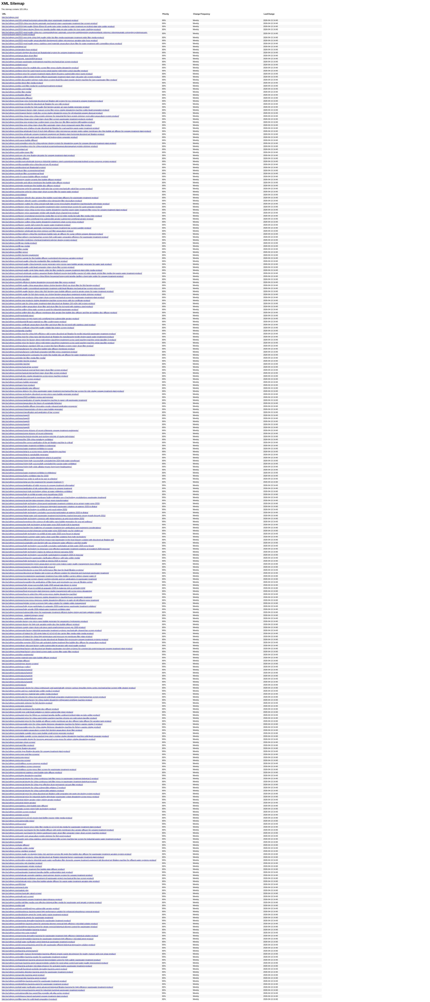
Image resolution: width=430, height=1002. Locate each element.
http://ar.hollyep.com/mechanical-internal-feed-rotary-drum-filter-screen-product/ (34, 373)
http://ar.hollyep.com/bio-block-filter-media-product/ (22, 83)
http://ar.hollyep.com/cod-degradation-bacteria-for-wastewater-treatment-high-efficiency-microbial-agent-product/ (47, 939)
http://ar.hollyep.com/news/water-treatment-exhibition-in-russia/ (27, 449)
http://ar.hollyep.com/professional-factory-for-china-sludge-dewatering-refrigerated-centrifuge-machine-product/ (47, 700)
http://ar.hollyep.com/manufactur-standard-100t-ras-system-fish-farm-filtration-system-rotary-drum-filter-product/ (47, 346)
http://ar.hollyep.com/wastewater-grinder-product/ (22, 866)
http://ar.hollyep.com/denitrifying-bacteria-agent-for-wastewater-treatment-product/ (35, 984)
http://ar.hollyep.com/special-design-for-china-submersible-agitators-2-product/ (34, 788)
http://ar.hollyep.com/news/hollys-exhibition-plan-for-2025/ (25, 476)
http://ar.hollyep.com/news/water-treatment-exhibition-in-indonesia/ (29, 445)
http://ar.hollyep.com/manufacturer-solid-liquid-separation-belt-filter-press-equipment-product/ (39, 352)
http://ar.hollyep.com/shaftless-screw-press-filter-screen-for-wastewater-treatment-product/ (39, 769)
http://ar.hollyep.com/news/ (13, 470)
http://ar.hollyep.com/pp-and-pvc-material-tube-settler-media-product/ (30, 694)
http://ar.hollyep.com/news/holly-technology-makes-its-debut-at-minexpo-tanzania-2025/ (37, 552)
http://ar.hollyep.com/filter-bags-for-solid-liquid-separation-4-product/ (29, 999)
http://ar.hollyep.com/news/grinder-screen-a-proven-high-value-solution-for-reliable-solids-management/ (44, 603)
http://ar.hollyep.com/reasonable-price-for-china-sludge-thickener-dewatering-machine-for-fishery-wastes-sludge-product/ (51, 727)
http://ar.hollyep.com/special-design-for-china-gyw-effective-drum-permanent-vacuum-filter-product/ (42, 785)
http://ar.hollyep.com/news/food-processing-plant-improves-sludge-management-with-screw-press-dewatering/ (47, 591)
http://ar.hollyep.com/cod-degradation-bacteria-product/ (24, 930)
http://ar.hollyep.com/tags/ (12, 842)
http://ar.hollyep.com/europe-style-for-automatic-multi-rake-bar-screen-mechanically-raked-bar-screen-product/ (47, 189)
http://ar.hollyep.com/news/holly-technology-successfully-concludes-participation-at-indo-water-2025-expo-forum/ (48, 546)
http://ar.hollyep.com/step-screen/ (15, 815)
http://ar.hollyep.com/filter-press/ (15, 252)
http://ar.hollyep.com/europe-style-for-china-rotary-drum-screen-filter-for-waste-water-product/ (40, 192)
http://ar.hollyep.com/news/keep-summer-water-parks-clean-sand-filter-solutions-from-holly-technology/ (44, 537)
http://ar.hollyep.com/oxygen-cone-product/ (19, 933)
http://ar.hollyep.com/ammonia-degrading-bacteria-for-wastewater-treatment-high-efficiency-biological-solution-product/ (50, 936)
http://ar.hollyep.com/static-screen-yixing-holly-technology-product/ (29, 809)
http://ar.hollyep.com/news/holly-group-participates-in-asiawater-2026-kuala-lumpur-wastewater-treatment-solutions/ (49, 606)
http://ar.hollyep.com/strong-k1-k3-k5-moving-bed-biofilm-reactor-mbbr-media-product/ (37, 818)
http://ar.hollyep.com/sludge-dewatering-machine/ (22, 775)
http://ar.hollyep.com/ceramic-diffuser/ (17, 98)
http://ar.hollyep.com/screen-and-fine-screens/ (20, 754)
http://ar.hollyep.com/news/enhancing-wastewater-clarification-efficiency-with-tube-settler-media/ (41, 558)
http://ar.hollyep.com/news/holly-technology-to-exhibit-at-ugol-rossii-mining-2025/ (34, 509)
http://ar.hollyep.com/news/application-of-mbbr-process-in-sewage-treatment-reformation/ (38, 485)
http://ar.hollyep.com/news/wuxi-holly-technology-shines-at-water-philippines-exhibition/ (37, 491)
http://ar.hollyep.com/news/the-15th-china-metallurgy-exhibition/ (27, 439)
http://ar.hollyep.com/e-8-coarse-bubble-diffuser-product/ (25, 176)
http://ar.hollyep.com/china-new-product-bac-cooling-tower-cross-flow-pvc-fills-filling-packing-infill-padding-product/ (48, 122)
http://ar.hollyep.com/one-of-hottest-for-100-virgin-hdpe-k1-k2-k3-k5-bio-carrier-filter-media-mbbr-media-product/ (48, 633)
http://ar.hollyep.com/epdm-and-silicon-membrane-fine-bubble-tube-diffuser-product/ (36, 183)
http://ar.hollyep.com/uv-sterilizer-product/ (19, 851)
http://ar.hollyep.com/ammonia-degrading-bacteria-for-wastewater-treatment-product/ (36, 921)
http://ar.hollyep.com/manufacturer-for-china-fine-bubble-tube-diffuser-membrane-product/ (38, 349)
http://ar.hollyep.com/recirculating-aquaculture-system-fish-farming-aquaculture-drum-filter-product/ (42, 730)
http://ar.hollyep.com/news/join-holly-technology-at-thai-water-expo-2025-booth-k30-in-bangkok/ (41, 525)
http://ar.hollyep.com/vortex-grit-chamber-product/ (22, 863)
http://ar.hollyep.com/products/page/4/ (17, 676)
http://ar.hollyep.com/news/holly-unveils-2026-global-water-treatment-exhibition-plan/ (36, 609)
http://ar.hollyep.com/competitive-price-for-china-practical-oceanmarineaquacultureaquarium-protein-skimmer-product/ (50, 146)
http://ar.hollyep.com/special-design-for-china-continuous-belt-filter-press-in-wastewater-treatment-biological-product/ (49, 782)
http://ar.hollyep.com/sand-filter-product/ (18, 745)
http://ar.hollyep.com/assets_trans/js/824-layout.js (22, 59)
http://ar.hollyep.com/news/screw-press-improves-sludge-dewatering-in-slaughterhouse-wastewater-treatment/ (47, 597)
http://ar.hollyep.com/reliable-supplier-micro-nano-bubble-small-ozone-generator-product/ (38, 733)
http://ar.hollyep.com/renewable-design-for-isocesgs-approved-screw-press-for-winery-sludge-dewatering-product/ (48, 739)
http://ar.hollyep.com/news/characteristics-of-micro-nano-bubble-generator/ (32, 409)
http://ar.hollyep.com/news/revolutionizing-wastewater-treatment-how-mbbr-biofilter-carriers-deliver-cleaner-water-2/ (49, 576)
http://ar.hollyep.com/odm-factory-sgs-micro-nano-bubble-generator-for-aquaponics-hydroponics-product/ (45, 621)
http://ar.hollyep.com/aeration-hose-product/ (19, 50)
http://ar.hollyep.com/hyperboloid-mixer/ (18, 316)
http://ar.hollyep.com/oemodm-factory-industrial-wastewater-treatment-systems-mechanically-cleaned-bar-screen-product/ (52, 630)
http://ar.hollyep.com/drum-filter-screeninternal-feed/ (23, 173)
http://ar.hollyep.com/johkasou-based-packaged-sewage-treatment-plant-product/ (35, 996)
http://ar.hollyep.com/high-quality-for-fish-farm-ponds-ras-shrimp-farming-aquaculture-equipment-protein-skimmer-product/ (51, 294)
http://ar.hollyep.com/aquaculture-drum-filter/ (20, 56)
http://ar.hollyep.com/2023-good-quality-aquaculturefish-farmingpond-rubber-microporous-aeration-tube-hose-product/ (50, 40)
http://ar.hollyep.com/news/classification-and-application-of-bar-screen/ (30, 412)
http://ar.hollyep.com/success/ (14, 824)
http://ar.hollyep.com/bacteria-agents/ (17, 948)
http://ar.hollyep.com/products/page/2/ (17, 670)
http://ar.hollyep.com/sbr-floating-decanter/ (19, 748)
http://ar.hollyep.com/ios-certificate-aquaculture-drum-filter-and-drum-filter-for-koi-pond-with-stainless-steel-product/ (49, 325)
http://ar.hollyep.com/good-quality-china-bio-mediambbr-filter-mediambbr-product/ (35, 261)
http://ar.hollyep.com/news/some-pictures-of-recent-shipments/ (27, 433)
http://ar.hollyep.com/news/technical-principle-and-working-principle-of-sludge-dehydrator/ (38, 436)
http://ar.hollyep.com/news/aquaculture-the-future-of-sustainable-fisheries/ (32, 403)
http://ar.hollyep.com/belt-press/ (14, 65)
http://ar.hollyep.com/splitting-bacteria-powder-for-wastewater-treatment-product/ (34, 957)
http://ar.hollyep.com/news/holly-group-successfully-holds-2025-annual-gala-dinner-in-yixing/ (39, 585)
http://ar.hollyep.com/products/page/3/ (17, 673)
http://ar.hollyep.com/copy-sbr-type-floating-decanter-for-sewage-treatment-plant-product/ (38, 155)
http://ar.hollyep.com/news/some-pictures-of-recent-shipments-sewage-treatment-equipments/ (40, 430)
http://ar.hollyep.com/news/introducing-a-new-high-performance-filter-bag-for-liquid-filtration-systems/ (43, 570)
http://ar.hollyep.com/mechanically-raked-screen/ (21, 893)
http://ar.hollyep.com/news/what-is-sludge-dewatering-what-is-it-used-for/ (31, 458)
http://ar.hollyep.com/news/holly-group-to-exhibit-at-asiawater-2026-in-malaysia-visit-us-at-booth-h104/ (43, 588)
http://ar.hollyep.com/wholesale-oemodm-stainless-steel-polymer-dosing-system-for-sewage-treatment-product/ (47, 875)
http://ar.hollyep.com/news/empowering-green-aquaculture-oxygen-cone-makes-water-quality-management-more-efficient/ (51, 564)
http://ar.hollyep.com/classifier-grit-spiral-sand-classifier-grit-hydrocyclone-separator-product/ (40, 137)
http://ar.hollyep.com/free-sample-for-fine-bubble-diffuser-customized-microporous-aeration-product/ (42, 258)
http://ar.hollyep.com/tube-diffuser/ (15, 845)
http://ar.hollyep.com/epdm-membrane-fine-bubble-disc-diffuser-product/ (31, 186)
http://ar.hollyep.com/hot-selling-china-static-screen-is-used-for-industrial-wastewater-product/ (40, 309)
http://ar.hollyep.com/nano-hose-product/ (18, 385)
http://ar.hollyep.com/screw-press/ (16, 757)
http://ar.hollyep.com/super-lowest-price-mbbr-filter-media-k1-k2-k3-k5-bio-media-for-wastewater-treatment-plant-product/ (51, 827)
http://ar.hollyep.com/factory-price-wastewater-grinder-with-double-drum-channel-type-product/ (40, 213)
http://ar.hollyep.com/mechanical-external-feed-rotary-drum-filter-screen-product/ (35, 370)
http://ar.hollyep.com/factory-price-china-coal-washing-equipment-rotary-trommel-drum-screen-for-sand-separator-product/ (52, 207)
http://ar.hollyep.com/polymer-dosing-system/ (20, 664)
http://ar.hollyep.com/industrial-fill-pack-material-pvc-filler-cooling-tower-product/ (34, 322)
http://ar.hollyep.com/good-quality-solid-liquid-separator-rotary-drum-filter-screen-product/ (38, 267)
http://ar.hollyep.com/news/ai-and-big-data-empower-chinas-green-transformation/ (35, 500)
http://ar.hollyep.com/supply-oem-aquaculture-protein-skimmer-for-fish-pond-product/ (36, 836)
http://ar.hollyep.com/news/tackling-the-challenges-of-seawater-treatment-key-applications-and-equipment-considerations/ (51, 528)
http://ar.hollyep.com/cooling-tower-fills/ (17, 152)
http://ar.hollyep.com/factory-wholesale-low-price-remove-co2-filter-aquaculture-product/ (37, 231)
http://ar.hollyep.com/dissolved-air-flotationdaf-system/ (24, 167)
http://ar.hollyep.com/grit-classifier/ (16, 279)
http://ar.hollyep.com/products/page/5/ (17, 679)
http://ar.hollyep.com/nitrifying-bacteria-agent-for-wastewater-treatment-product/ (34, 981)
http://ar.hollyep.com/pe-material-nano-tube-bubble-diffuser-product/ (29, 658)
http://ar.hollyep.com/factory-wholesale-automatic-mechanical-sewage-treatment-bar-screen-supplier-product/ (46, 228)
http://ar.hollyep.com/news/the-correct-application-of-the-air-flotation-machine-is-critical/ (37, 442)
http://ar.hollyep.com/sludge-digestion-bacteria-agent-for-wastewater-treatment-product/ (37, 972)
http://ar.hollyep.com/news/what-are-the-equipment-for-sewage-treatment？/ (33, 482)
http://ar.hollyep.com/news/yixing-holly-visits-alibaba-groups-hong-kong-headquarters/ (37, 467)
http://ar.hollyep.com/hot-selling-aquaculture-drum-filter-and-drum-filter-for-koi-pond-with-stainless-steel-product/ (47, 306)
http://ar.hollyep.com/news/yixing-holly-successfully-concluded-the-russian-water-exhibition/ (39, 464)
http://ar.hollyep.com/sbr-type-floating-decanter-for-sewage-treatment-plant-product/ (36, 751)
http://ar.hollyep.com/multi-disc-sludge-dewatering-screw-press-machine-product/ (35, 376)
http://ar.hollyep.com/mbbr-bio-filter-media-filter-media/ (24, 358)
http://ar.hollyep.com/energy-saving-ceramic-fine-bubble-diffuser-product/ (31, 180)
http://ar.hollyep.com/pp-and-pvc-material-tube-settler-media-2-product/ (31, 691)
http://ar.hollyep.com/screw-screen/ (16, 760)
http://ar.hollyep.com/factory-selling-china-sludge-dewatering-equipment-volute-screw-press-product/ (43, 222)
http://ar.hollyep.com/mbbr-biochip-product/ (19, 361)
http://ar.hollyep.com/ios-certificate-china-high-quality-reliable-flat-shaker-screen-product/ (38, 328)
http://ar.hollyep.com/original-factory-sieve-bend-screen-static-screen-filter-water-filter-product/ (40, 652)
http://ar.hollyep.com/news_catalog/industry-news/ (22, 618)
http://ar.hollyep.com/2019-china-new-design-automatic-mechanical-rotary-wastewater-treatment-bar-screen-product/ (49, 23)
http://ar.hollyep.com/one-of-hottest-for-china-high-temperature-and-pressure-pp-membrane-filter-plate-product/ (47, 636)
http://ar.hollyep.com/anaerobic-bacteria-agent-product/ (24, 978)
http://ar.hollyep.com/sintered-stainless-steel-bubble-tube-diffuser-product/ (32, 772)
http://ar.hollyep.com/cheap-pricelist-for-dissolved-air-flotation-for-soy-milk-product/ (35, 104)
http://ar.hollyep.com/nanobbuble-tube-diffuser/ (20, 388)
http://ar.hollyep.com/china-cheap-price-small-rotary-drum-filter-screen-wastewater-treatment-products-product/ (47, 119)
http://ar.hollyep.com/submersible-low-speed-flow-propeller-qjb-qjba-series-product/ (35, 993)
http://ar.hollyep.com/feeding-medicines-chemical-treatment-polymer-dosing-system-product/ (39, 240)
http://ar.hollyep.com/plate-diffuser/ (16, 661)
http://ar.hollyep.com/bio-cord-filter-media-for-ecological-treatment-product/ (32, 86)
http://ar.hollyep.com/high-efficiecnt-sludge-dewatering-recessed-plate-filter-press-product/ (38, 282)
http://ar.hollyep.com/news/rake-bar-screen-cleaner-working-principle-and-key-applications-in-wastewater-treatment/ (49, 579)
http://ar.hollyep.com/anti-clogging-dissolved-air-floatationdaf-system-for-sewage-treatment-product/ (42, 53)
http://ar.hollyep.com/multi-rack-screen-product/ (21, 379)
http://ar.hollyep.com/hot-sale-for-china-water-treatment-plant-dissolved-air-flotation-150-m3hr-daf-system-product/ (48, 303)
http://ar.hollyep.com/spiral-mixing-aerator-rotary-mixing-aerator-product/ (31, 800)
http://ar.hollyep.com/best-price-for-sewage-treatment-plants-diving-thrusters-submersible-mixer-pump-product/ (47, 74)
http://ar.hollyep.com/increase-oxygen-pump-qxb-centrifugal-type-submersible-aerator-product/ (40, 319)
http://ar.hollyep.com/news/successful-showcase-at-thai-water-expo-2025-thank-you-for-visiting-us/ (42, 531)
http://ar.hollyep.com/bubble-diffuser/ (16, 95)
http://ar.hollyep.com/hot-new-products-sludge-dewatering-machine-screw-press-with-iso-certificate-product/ (46, 300)
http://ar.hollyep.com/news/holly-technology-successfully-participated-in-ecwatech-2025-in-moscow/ (42, 555)
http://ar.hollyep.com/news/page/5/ (16, 421)
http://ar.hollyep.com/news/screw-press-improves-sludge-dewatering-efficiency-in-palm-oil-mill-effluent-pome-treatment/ (50, 600)
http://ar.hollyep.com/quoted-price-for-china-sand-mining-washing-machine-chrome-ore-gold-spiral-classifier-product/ (49, 718)
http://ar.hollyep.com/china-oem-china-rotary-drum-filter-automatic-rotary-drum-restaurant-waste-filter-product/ (47, 125)
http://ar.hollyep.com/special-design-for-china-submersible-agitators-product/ (33, 791)
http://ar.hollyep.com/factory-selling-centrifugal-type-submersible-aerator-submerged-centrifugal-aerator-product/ (47, 219)
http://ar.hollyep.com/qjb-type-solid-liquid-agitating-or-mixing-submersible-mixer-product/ (37, 712)
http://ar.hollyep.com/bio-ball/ (13, 905)
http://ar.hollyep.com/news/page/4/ (16, 424)
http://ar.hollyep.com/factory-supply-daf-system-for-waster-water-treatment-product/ (36, 225)
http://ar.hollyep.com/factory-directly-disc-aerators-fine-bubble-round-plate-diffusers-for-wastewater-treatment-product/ (50, 198)
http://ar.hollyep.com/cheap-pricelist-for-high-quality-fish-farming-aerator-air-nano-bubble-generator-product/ (46, 107)
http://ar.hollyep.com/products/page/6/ (17, 682)
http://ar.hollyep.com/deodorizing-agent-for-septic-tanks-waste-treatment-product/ (35, 915)
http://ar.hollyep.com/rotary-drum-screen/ (18, 742)
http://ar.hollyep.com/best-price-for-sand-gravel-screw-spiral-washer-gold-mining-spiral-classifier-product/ (45, 71)
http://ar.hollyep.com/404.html (14, 884)
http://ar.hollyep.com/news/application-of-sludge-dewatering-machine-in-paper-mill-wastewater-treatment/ (44, 400)
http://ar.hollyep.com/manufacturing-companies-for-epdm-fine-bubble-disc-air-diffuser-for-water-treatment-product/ (48, 355)
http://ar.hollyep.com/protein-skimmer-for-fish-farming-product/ (27, 703)
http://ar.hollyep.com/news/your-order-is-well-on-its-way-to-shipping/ (29, 479)
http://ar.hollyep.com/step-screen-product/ (19, 812)
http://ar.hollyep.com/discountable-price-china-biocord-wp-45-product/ (30, 164)
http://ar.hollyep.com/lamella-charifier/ (17, 331)
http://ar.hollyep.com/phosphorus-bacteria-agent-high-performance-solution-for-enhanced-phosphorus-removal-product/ (50, 911)
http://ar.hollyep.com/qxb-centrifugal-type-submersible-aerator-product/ (30, 908)
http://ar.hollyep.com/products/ (14, 685)
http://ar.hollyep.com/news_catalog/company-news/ (23, 615)
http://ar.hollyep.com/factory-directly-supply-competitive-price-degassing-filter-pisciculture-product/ (42, 201)
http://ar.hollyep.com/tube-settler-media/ (18, 848)
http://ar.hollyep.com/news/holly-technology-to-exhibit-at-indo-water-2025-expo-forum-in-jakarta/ (41, 534)
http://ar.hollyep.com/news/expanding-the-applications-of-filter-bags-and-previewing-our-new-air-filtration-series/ (47, 582)
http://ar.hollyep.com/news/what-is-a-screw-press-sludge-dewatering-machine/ (34, 452)
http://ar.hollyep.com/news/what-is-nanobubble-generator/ (25, 455)
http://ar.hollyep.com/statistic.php (15, 890)
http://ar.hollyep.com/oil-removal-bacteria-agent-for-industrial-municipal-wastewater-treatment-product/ (43, 990)
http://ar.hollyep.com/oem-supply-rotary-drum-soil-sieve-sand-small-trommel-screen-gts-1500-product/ (43, 627)
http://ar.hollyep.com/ (10, 17)
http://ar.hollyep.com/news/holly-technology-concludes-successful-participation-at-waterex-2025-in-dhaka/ (45, 512)
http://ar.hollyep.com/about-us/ (14, 47)
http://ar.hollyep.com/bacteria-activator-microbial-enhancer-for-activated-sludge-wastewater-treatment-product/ (47, 966)
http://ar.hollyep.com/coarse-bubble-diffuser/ (20, 140)
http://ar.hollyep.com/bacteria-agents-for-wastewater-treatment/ (27, 918)
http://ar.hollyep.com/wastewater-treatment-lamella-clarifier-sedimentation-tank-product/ (37, 872)
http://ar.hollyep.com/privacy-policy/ (16, 667)
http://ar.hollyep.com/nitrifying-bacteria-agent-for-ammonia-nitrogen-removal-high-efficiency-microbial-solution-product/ (50, 924)
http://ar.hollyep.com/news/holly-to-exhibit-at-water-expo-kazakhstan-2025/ (32, 494)
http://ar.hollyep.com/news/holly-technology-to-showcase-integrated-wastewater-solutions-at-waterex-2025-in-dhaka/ (49, 506)
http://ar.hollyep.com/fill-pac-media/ (16, 246)
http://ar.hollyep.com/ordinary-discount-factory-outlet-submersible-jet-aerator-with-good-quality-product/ (44, 645)
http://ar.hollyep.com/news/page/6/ (16, 427)
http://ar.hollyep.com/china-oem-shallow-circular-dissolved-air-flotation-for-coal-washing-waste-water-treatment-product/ (50, 128)
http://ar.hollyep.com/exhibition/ (14, 195)
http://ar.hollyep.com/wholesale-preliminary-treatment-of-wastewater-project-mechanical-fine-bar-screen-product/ (48, 878)
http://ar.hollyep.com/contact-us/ (15, 149)
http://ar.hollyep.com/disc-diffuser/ (15, 158)
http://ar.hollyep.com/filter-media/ (15, 249)
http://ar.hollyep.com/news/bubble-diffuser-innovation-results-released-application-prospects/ (39, 406)
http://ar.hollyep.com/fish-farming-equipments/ (20, 255)
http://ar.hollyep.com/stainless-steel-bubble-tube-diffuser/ (25, 806)
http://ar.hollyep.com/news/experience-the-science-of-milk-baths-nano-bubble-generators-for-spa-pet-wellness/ (47, 522)
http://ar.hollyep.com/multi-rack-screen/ (18, 896)
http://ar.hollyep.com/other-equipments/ (17, 655)
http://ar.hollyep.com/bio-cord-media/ (16, 89)
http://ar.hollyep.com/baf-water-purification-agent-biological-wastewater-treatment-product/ (38, 942)
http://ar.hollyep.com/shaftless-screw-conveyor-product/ (25, 763)
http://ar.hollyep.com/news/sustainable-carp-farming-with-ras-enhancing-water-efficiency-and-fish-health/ (44, 543)
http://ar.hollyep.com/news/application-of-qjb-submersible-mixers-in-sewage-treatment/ (37, 488)
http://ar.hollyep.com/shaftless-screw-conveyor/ (21, 766)
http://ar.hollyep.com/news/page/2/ (16, 415)
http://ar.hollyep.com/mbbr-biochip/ (16, 364)
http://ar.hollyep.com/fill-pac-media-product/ (19, 243)
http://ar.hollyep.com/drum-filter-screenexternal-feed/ (23, 170)
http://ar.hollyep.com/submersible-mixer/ (18, 821)
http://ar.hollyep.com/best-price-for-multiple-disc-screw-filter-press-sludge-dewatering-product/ (40, 68)
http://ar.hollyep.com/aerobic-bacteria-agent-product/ (23, 975)
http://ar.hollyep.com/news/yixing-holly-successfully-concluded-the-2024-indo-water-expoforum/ (41, 461)
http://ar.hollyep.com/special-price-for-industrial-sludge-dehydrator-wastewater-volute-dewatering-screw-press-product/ (50, 797)
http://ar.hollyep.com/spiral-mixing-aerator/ (19, 803)
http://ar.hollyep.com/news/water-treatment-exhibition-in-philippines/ (29, 473)
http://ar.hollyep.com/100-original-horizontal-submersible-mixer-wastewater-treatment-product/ (40, 20)
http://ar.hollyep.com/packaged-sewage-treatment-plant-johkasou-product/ (32, 899)
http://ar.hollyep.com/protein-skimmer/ (17, 706)
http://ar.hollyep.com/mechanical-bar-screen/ (20, 367)
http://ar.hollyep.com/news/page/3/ (16, 418)
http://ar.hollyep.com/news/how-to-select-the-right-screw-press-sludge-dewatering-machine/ (39, 594)
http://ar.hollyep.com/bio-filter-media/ (16, 92)
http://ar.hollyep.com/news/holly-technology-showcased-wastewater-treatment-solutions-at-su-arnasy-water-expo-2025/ (51, 503)
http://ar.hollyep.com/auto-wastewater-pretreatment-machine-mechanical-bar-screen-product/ (40, 62)
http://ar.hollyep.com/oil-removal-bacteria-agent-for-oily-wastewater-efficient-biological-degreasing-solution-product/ (48, 945)
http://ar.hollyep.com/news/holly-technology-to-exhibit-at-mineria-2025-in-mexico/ (34, 561)
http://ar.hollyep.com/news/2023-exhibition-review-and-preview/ (27, 397)
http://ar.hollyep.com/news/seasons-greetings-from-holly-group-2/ (28, 567)
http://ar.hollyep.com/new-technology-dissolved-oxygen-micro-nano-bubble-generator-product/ (40, 394)
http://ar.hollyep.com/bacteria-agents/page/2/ (20, 951)
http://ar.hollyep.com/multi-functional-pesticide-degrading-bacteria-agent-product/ (34, 969)
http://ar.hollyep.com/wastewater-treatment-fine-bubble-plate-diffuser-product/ (33, 869)
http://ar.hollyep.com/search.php (15, 887)
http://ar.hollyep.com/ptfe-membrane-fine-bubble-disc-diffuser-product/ (30, 709)
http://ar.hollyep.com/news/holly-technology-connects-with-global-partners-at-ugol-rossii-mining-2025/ (43, 519)
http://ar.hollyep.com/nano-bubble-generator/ (20, 382)
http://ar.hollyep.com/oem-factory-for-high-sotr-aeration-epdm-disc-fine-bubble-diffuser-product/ (40, 624)
